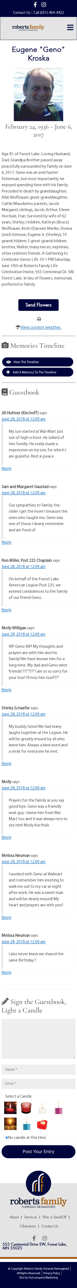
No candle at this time (27, 1137)
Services (30, 1217)
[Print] (39, 319)
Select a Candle (18, 1096)
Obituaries (28, 1226)
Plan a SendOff (54, 1217)
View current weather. (41, 327)
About (14, 1217)
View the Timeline (26, 362)
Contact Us (49, 1226)
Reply (6, 468)
